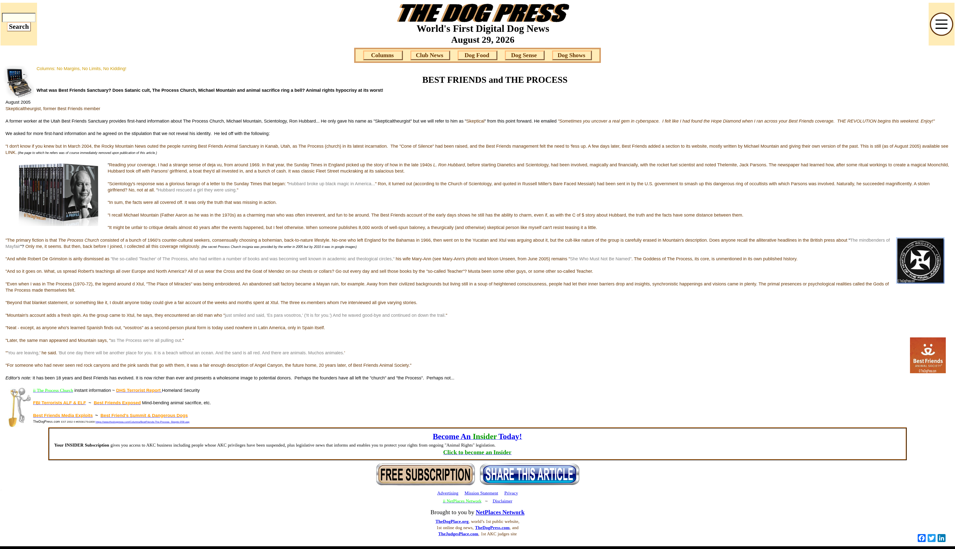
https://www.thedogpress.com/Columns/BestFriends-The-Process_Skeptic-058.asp (143, 421)
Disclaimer (502, 501)
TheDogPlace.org (452, 521)
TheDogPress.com (492, 527)
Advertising (447, 493)
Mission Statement (481, 493)
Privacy (511, 493)
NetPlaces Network (500, 512)
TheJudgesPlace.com (458, 533)
